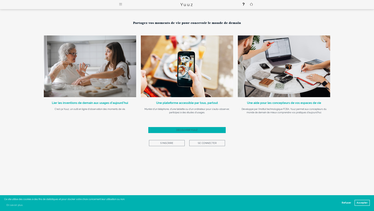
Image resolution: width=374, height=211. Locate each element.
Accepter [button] (362, 202)
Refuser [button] (346, 202)
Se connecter (207, 143)
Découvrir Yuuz (187, 130)
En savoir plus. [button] (15, 205)
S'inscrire (166, 143)
